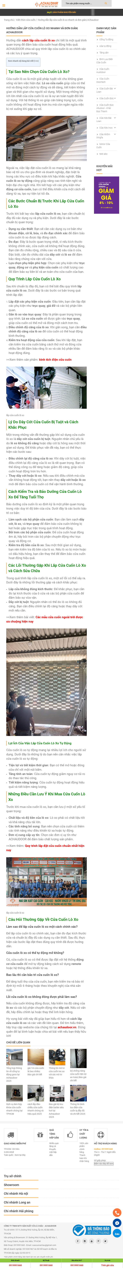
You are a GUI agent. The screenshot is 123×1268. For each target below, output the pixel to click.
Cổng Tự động (106, 39)
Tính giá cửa (107, 1265)
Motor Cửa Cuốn (103, 146)
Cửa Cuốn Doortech (102, 80)
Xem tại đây (20, 1155)
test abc (103, 154)
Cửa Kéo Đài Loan (103, 119)
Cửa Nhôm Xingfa (103, 136)
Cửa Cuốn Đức (106, 98)
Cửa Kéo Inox (106, 127)
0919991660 (15, 1265)
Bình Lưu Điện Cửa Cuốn (104, 61)
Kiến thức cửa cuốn (25, 20)
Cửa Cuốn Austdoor (102, 70)
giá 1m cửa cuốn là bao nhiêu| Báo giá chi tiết (36, 1071)
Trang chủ (9, 20)
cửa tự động (105, 46)
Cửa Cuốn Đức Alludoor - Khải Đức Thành (105, 108)
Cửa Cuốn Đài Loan (104, 90)
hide (36, 61)
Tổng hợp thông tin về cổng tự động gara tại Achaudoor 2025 (14, 1074)
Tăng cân (104, 52)
